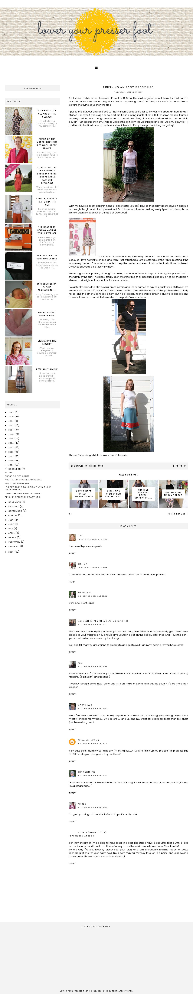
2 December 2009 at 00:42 (93, 596)
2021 (11, 412)
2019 (11, 421)
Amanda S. (85, 592)
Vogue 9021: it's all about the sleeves (47, 113)
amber (82, 804)
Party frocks (177, 514)
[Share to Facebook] (174, 466)
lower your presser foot (74, 991)
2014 (11, 443)
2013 (11, 448)
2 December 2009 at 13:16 (92, 744)
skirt (92, 466)
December (14, 469)
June (11, 524)
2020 (11, 417)
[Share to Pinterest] (185, 466)
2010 (11, 461)
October (14, 507)
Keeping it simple (47, 369)
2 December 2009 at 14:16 (92, 776)
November (15, 502)
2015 (11, 439)
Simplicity (81, 466)
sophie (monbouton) (92, 832)
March (12, 537)
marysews (85, 705)
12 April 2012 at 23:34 (81, 836)
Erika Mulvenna (88, 740)
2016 (11, 434)
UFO (100, 466)
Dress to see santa (17, 476)
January (13, 546)
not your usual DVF (17, 483)
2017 (11, 430)
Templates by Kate (122, 991)
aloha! (9, 472)
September (15, 511)
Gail (80, 535)
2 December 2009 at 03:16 (92, 666)
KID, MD (83, 564)
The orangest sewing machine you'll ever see (47, 230)
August (13, 515)
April (12, 533)
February (14, 542)
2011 (11, 456)
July (11, 520)
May (11, 529)
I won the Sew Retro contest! (23, 493)
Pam (80, 663)
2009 (11, 465)
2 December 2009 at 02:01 (92, 624)
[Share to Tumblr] (181, 466)
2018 (11, 425)
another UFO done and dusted (23, 480)
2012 (11, 452)
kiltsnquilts (86, 772)
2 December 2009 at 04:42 (93, 708)
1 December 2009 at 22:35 (92, 539)
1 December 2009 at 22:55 (92, 568)
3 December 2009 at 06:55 (92, 807)
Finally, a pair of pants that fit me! (47, 201)
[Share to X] (177, 466)
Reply (72, 553)
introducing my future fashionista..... (47, 287)
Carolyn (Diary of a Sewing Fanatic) (103, 621)
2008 (11, 552)
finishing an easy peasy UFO (22, 497)
